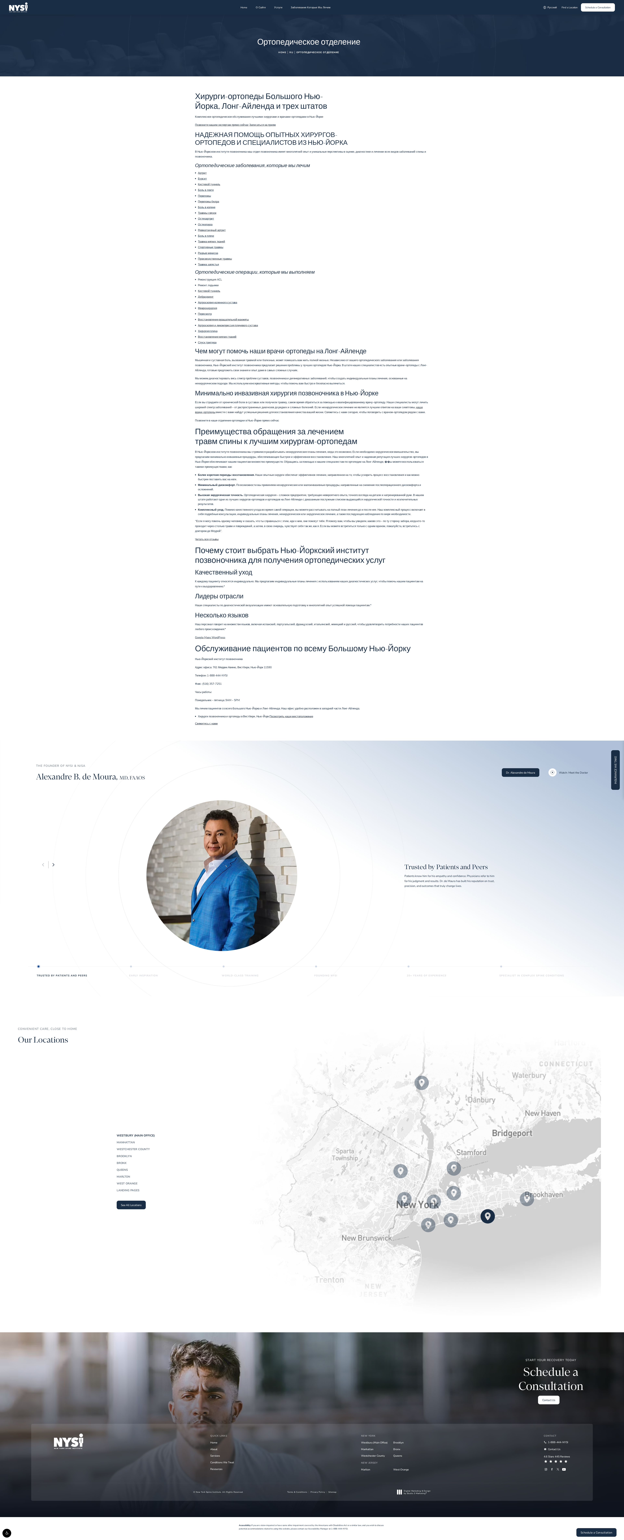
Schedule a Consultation (598, 7)
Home (243, 7)
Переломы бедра (208, 201)
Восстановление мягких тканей (217, 337)
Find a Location (570, 7)
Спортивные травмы (210, 247)
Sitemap (332, 1492)
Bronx (121, 1163)
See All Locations (131, 1205)
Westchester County (133, 1149)
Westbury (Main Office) (136, 1135)
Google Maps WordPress (210, 637)
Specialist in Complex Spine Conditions (531, 975)
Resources (216, 1469)
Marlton (123, 1176)
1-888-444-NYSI (339, 1528)
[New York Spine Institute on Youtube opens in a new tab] (564, 1469)
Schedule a (551, 1375)
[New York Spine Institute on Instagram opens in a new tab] (546, 1469)
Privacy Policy (318, 1492)
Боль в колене (206, 207)
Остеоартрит (206, 218)
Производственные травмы (215, 259)
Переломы (204, 196)
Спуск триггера (207, 342)
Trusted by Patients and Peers (62, 975)
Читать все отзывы (207, 539)
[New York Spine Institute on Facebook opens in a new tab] (552, 1469)
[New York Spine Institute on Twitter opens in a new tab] (558, 1469)
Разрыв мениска (208, 253)
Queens (122, 1170)
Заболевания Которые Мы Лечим (310, 7)
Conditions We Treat (222, 1462)
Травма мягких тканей (211, 241)
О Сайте (261, 7)
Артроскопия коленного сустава (217, 302)
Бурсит (202, 178)
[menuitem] (546, 1469)
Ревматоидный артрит (212, 230)
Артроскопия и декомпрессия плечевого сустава (228, 325)
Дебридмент (206, 297)
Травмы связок (207, 213)
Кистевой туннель (209, 184)
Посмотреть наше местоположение (291, 716)
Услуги (278, 7)
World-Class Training (240, 975)
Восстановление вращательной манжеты (223, 319)
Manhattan (126, 1142)
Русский (552, 7)
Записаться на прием (262, 125)
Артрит (202, 173)
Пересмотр (205, 314)
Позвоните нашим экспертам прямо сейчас (222, 125)
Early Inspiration (143, 975)
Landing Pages (128, 1190)
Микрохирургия (207, 308)
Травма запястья (208, 264)
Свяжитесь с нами (206, 723)
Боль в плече (206, 236)
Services (215, 1455)
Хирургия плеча (207, 331)
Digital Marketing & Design (417, 1492)
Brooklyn (124, 1156)
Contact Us (548, 1400)
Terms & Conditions (297, 1492)
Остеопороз (205, 224)
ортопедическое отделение (317, 52)
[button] (6, 1533)
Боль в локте (206, 190)
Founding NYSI (325, 975)
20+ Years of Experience (427, 975)
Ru (291, 52)
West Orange (127, 1183)
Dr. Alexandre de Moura (520, 772)
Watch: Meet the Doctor (573, 772)
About (213, 1449)
